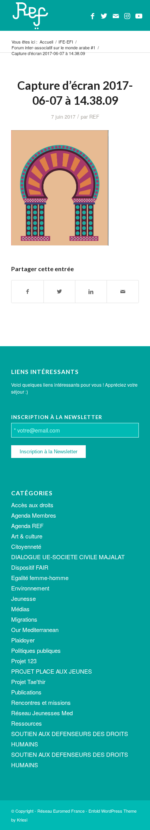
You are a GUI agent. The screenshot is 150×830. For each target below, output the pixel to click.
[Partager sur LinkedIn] (91, 291)
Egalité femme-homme (39, 577)
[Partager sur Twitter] (59, 291)
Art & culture (26, 536)
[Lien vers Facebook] (92, 16)
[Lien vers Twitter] (104, 16)
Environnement (30, 588)
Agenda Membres (33, 515)
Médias (20, 609)
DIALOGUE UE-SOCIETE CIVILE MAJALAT (68, 557)
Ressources (26, 723)
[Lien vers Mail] (116, 16)
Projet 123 (24, 661)
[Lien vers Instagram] (127, 16)
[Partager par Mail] (122, 291)
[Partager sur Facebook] (27, 291)
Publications (26, 692)
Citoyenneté (26, 546)
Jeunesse (23, 598)
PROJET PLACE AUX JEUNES (51, 671)
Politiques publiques (36, 650)
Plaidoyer (23, 640)
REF (94, 116)
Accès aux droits (32, 505)
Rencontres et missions (41, 702)
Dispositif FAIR (29, 567)
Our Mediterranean (34, 629)
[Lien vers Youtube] (139, 16)
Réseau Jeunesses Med (42, 713)
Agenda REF (27, 525)
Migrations (24, 619)
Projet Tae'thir (28, 681)
